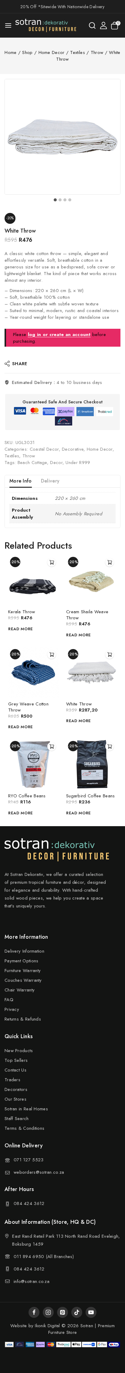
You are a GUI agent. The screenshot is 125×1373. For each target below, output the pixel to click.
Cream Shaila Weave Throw (87, 614)
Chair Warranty (20, 990)
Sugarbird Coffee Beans (90, 796)
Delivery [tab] (50, 480)
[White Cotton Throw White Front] (62, 136)
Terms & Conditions (24, 1128)
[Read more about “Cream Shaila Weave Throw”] (109, 562)
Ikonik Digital (46, 1325)
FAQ (9, 999)
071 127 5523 (29, 1159)
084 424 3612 (29, 1203)
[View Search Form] (92, 25)
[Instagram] (48, 1312)
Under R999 (78, 462)
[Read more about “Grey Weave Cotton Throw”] (51, 654)
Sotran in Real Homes (26, 1108)
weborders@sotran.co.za (39, 1172)
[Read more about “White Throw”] (109, 654)
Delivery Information (24, 951)
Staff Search (17, 1118)
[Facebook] (34, 1312)
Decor (56, 462)
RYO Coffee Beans (27, 796)
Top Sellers (16, 1060)
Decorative (72, 449)
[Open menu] (8, 25)
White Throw (79, 704)
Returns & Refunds (23, 1019)
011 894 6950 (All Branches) (44, 1256)
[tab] (55, 199)
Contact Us (15, 1070)
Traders (12, 1079)
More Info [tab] (20, 480)
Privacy (12, 1009)
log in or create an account (59, 334)
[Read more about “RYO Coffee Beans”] (51, 746)
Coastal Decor (44, 449)
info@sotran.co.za (31, 1281)
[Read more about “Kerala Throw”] (51, 562)
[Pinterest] (62, 1312)
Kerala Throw (21, 611)
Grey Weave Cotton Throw (28, 707)
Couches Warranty (23, 980)
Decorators (16, 1089)
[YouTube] (91, 1312)
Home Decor (100, 449)
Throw (28, 456)
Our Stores (15, 1099)
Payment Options (22, 960)
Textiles (12, 456)
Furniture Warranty (23, 970)
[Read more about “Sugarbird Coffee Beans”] (109, 746)
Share (19, 363)
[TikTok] (76, 1312)
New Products (19, 1050)
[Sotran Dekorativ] (45, 25)
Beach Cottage (32, 462)
